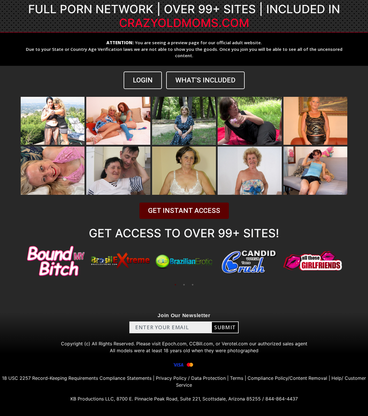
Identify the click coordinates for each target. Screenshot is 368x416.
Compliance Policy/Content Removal (287, 378)
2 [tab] (184, 285)
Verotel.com (235, 343)
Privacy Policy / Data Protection (191, 378)
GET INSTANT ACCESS (184, 211)
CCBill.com (201, 343)
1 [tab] (175, 285)
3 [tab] (192, 285)
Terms (236, 378)
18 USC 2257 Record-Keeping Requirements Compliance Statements (77, 378)
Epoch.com (174, 343)
